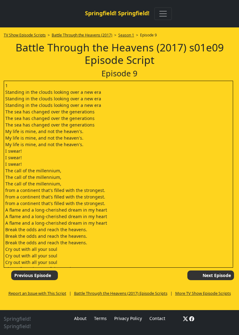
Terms (100, 318)
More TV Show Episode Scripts (203, 293)
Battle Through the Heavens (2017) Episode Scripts (120, 293)
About (80, 318)
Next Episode (217, 275)
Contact (157, 318)
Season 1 (126, 35)
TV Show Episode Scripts (25, 35)
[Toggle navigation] (163, 13)
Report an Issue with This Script (37, 293)
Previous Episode (32, 275)
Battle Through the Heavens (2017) (82, 35)
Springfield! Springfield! (117, 13)
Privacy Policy (128, 318)
